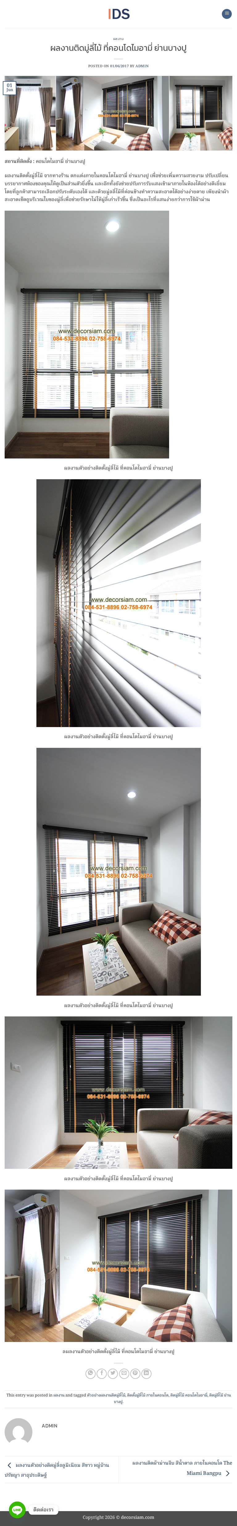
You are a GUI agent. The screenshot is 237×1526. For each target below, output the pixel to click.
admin (142, 66)
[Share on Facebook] (102, 1374)
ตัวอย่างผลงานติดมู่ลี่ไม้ (106, 1395)
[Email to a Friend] (124, 1374)
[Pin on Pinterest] (135, 1374)
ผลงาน (118, 38)
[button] (227, 14)
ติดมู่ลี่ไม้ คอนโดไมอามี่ (188, 1395)
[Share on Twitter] (113, 1374)
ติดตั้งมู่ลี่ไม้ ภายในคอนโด (147, 1395)
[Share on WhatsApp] (90, 1374)
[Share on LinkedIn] (146, 1374)
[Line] (17, 1510)
